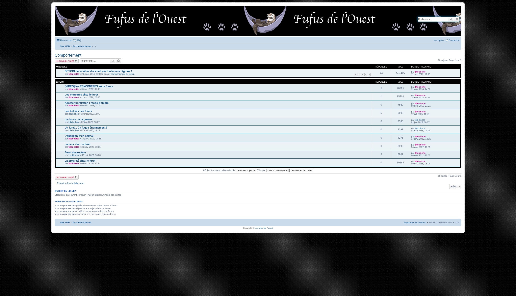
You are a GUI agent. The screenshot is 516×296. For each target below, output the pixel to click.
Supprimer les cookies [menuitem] (415, 222)
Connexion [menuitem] (454, 40)
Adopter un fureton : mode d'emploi (87, 102)
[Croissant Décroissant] (298, 170)
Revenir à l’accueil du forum (70, 183)
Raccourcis (66, 40)
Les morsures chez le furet (81, 94)
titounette (74, 74)
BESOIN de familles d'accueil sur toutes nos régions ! (98, 71)
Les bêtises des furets (78, 111)
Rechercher (451, 19)
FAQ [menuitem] (79, 40)
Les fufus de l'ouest (264, 228)
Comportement (68, 55)
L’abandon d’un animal (79, 135)
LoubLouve (74, 155)
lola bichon (74, 114)
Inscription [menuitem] (439, 40)
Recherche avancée (456, 19)
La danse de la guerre (78, 119)
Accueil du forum (82, 222)
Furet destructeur (75, 152)
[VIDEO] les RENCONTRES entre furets (89, 86)
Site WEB (65, 222)
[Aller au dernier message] (427, 72)
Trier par (261, 170)
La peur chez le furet (77, 144)
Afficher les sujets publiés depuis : (220, 170)
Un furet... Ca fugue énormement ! (86, 127)
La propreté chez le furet (80, 160)
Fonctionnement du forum (121, 74)
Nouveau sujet (65, 61)
